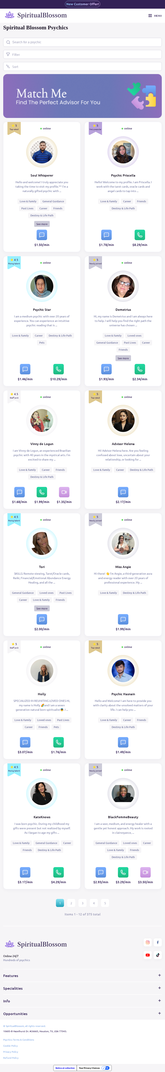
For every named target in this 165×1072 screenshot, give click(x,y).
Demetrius (123, 309)
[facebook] (158, 942)
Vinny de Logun (41, 443)
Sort (15, 66)
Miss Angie (123, 566)
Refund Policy (11, 1057)
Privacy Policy (10, 1051)
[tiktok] (158, 955)
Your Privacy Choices (89, 1068)
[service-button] (42, 235)
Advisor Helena (123, 443)
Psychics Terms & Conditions (18, 1039)
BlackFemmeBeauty (123, 817)
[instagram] (148, 942)
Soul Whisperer (42, 175)
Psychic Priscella (123, 175)
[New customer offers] (82, 4)
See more (41, 224)
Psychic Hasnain (123, 694)
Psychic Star (42, 309)
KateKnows (42, 817)
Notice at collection (65, 1068)
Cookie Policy (10, 1045)
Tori (42, 566)
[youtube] (148, 955)
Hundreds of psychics (16, 960)
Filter (16, 54)
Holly (42, 694)
